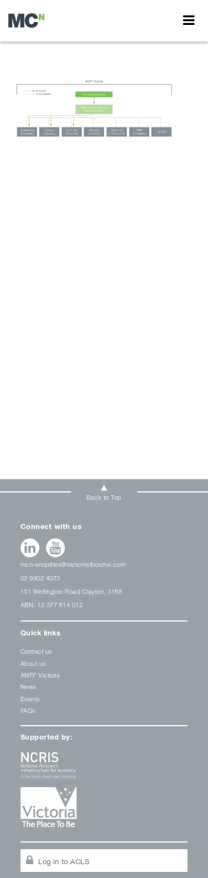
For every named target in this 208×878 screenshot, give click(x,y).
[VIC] (104, 811)
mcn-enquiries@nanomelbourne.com (73, 564)
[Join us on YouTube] (55, 547)
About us (33, 663)
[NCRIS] (104, 769)
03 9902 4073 (40, 578)
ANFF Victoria (40, 675)
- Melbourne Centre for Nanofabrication (26, 20)
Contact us (36, 651)
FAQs (28, 710)
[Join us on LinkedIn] (30, 547)
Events (30, 698)
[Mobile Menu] (189, 20)
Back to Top (104, 497)
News (29, 686)
